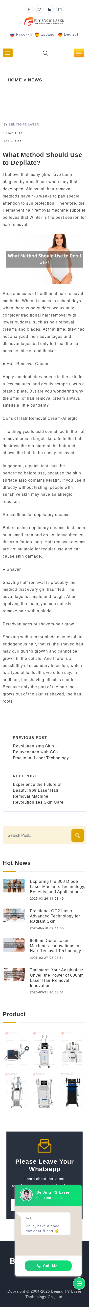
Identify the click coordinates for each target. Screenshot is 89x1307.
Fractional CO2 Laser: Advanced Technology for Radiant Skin (55, 916)
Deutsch (71, 34)
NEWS (35, 79)
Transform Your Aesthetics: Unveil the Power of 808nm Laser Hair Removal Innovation (57, 977)
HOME (15, 79)
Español (48, 34)
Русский (24, 34)
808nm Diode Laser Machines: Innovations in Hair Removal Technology (55, 945)
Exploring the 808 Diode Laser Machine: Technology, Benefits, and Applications (57, 886)
